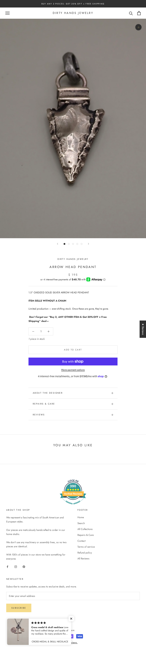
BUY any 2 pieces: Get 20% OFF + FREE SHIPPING (73, 3)
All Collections (85, 529)
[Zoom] (138, 27)
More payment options (73, 370)
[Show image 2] (69, 244)
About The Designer (48, 393)
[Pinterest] (24, 566)
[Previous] (57, 244)
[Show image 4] (77, 244)
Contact (81, 541)
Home (80, 517)
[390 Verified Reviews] (73, 506)
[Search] (131, 13)
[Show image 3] (73, 244)
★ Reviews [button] (143, 329)
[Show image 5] (81, 244)
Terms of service (86, 547)
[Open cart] (139, 13)
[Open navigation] (7, 13)
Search (81, 523)
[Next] (88, 244)
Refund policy (84, 552)
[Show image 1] (64, 244)
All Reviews (83, 558)
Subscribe (18, 608)
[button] (71, 618)
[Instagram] (15, 566)
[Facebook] (7, 566)
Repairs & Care (44, 403)
